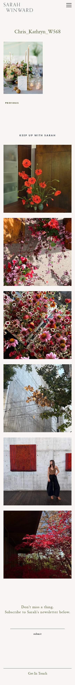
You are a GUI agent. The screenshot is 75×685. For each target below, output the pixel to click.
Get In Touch (37, 673)
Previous (12, 103)
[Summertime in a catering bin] (37, 325)
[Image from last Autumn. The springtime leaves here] (37, 545)
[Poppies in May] (37, 179)
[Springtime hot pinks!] (37, 252)
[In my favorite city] (37, 471)
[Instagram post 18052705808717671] (37, 398)
